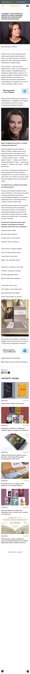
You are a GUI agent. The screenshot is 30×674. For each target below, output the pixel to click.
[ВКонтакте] (2, 373)
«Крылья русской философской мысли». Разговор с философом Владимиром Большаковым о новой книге (14, 457)
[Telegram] (7, 373)
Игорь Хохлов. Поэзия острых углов (12, 403)
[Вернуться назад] (2, 671)
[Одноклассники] (4, 373)
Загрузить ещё (15, 552)
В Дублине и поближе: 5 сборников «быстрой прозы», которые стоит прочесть (14, 429)
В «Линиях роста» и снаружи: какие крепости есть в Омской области (12, 484)
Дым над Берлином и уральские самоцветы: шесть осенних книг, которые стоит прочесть (14, 512)
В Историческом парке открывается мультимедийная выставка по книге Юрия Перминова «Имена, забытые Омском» (14, 541)
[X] (9, 373)
